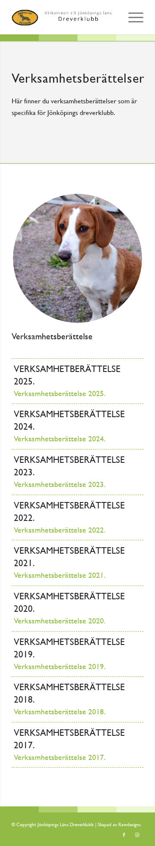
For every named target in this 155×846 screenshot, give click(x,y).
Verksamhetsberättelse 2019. (59, 666)
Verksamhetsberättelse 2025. (59, 393)
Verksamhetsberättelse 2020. (59, 621)
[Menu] (131, 17)
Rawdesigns (129, 824)
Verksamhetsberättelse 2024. (59, 438)
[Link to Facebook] (124, 835)
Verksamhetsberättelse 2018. (59, 711)
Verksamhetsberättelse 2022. (59, 530)
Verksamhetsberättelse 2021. (59, 575)
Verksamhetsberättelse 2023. (59, 484)
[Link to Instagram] (136, 835)
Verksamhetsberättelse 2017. (59, 757)
